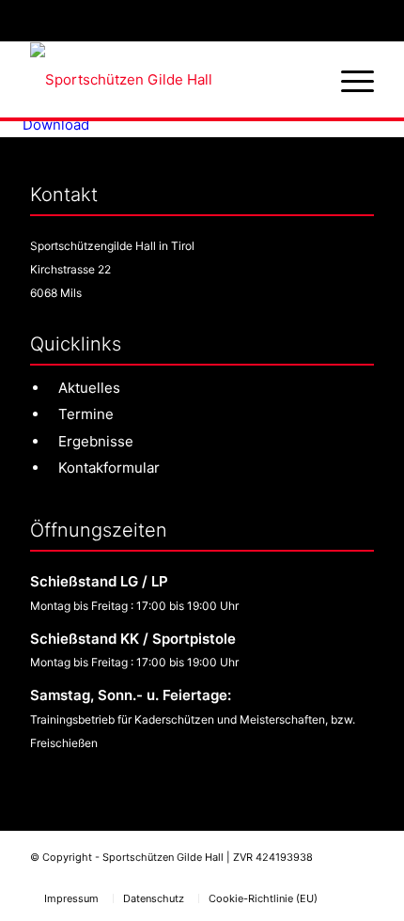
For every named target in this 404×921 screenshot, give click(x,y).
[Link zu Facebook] (294, 879)
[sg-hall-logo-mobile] (167, 79)
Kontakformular (109, 467)
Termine (86, 414)
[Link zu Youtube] (360, 879)
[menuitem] (348, 79)
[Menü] (348, 79)
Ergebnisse (95, 441)
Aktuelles (89, 388)
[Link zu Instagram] (327, 879)
